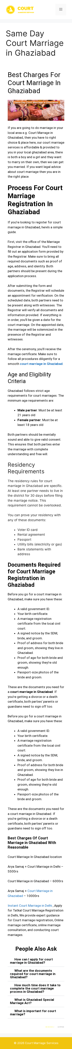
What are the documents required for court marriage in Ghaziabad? (32, 974)
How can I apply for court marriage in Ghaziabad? (31, 960)
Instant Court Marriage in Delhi (30, 905)
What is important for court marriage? (33, 1012)
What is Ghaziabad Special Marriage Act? (32, 1001)
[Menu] (60, 9)
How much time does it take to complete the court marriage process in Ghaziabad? (35, 988)
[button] (36, 961)
